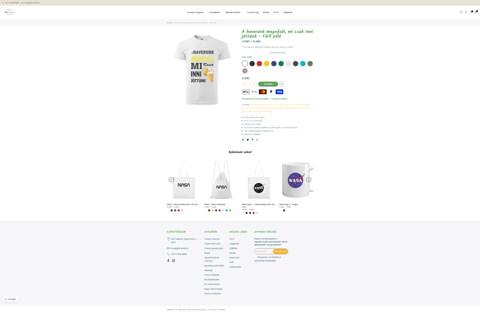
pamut (293, 108)
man (287, 108)
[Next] (308, 179)
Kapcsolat (234, 257)
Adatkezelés (235, 267)
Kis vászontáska (212, 284)
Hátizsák (208, 270)
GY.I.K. (276, 12)
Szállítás (233, 248)
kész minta (254, 108)
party (244, 111)
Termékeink (214, 12)
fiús (293, 104)
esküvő (287, 104)
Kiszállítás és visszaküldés (255, 98)
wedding (267, 111)
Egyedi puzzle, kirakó (214, 265)
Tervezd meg (253, 12)
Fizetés (232, 253)
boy (277, 104)
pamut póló (304, 108)
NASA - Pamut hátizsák (214, 204)
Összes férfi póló (212, 243)
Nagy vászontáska (213, 289)
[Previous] (171, 179)
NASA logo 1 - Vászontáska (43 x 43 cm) (258, 205)
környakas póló (268, 108)
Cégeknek (287, 12)
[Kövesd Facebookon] (168, 260)
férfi (298, 104)
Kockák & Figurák (195, 12)
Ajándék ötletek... (233, 12)
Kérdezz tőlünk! (279, 98)
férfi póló (305, 104)
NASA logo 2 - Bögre (288, 204)
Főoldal (169, 23)
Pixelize (223, 310)
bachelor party (257, 104)
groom (245, 108)
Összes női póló (212, 239)
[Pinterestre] (252, 140)
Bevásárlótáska (211, 279)
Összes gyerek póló (213, 248)
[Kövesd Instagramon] (173, 260)
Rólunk (266, 12)
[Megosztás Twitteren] (248, 140)
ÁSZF (231, 262)
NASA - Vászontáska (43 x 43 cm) (182, 204)
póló (250, 111)
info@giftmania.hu (32, 2)
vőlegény (257, 111)
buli (281, 104)
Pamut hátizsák (211, 275)
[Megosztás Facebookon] (243, 140)
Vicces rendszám (212, 293)
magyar (280, 108)
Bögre (207, 253)
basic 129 (270, 104)
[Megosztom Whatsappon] (257, 140)
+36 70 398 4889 (11, 2)
